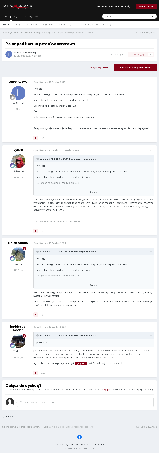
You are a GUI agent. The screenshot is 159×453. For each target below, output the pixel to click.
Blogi (18, 24)
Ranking (107, 24)
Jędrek (18, 150)
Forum (6, 24)
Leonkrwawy (28, 52)
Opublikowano (49, 82)
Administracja (66, 24)
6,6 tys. (19, 357)
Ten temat (141, 16)
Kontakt (85, 444)
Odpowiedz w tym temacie (135, 67)
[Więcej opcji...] (151, 82)
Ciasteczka (98, 444)
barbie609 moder (17, 328)
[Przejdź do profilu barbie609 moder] (18, 341)
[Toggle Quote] (37, 159)
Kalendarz (32, 24)
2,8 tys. (19, 270)
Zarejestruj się (146, 6)
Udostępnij (118, 54)
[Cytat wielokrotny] (35, 138)
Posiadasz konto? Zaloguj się (114, 6)
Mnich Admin (18, 243)
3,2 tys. (19, 177)
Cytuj (43, 137)
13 (19, 109)
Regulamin (48, 24)
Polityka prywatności (66, 444)
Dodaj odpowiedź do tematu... (38, 402)
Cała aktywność (31, 16)
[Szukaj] (153, 16)
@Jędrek (81, 363)
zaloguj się (105, 389)
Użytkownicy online (88, 24)
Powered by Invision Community (79, 448)
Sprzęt (37, 55)
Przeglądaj (11, 16)
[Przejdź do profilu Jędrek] (18, 161)
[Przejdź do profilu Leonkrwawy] (8, 54)
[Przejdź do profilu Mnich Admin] (18, 254)
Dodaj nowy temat (99, 67)
